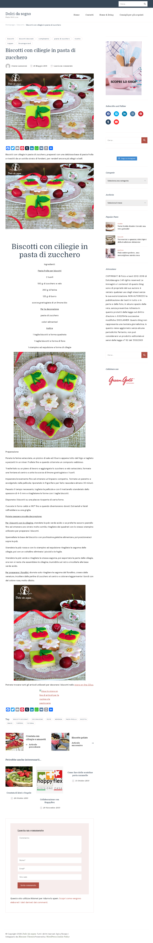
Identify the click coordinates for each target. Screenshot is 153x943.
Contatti (89, 15)
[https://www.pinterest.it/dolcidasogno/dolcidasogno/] (140, 113)
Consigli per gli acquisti (131, 15)
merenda (58, 719)
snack (9, 723)
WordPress (51, 937)
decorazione (37, 719)
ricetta (83, 719)
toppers (19, 723)
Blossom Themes (26, 937)
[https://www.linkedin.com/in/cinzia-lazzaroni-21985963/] (124, 113)
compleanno (44, 39)
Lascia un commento (63, 66)
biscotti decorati (26, 39)
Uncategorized (24, 43)
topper (10, 43)
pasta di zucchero (62, 39)
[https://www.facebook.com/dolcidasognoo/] (108, 113)
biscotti (10, 39)
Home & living (106, 15)
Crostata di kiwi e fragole (19, 793)
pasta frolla (71, 719)
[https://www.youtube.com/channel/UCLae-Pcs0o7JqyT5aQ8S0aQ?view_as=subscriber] (116, 122)
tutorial (30, 723)
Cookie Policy (63, 937)
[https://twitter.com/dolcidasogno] (116, 113)
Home (76, 15)
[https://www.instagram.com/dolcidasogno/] (132, 113)
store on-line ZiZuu (83, 684)
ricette (77, 39)
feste (49, 719)
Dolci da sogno (18, 13)
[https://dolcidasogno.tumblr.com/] (108, 122)
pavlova (120, 250)
